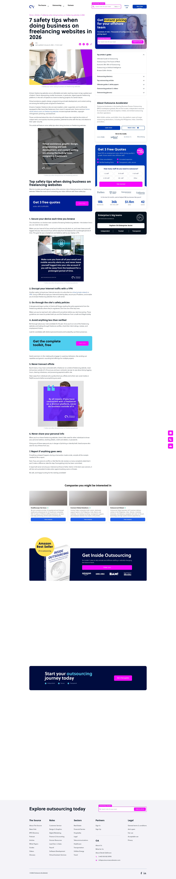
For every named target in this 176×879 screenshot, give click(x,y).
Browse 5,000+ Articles (104, 70)
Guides (31, 848)
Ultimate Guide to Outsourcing (107, 59)
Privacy (130, 840)
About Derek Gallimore (103, 853)
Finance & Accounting (56, 837)
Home (31, 15)
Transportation (79, 848)
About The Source (35, 826)
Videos (31, 851)
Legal (75, 837)
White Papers (33, 844)
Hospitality (77, 833)
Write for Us (100, 849)
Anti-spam (131, 829)
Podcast (32, 837)
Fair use (130, 833)
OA (36, 43)
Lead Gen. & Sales (55, 844)
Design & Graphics (55, 829)
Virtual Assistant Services (57, 855)
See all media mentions (135, 777)
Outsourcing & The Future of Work (108, 62)
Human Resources (55, 840)
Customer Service (55, 826)
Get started (121, 184)
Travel (76, 855)
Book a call (127, 6)
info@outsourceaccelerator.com (109, 860)
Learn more (82, 203)
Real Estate (77, 826)
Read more (100, 634)
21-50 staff (106, 178)
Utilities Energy (79, 851)
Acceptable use (133, 837)
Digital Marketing (55, 833)
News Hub (32, 829)
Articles (37, 15)
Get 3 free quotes (140, 7)
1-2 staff (106, 173)
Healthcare (77, 844)
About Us (99, 845)
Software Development (57, 851)
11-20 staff (135, 173)
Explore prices (137, 42)
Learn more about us (100, 769)
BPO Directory (34, 833)
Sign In (98, 826)
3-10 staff (121, 173)
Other (135, 178)
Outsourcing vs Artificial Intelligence (109, 67)
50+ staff (120, 178)
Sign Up (98, 829)
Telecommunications (81, 840)
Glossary (32, 855)
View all (140, 600)
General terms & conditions (137, 826)
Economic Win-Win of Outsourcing (108, 65)
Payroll (51, 848)
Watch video (119, 769)
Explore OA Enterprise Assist (120, 226)
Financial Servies (79, 829)
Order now (107, 567)
